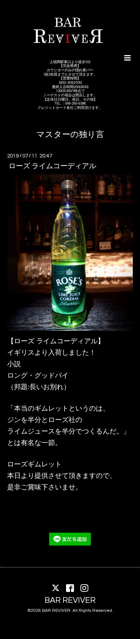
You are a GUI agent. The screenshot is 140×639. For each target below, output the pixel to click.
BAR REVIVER (70, 600)
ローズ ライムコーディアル (52, 166)
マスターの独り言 (70, 135)
